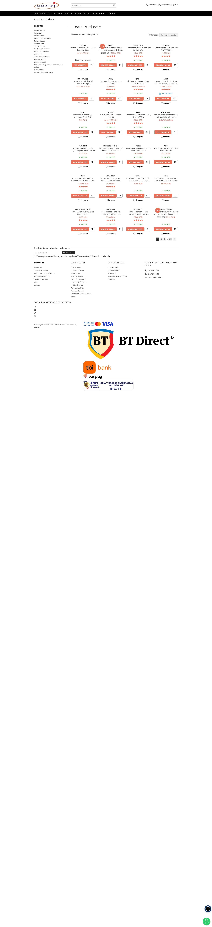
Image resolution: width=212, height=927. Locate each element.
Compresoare (39, 43)
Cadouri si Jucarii (40, 62)
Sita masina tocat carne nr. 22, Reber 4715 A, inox (138, 149)
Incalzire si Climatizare (42, 49)
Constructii (38, 33)
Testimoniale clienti (41, 279)
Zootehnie (38, 54)
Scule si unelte (39, 36)
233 (170, 239)
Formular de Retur (77, 288)
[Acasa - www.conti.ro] (46, 5)
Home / (37, 19)
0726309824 (153, 270)
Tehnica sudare (39, 46)
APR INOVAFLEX (83, 79)
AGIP (166, 146)
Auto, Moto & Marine (42, 57)
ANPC (73, 297)
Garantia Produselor (78, 279)
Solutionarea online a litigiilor (81, 294)
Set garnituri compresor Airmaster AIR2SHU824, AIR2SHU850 (110, 179)
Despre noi (38, 268)
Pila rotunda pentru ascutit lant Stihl (110, 82)
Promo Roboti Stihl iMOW (43, 72)
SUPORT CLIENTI (78, 262)
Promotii (68, 13)
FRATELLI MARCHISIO (83, 209)
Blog (35, 282)
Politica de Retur (77, 285)
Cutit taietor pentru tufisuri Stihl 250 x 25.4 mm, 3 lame (166, 179)
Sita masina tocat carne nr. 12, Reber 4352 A (138, 116)
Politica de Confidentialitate (100, 256)
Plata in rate (75, 273)
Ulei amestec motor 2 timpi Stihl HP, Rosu (138, 82)
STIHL (110, 79)
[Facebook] (35, 307)
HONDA (110, 112)
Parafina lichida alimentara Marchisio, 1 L (83, 213)
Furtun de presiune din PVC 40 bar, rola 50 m (83, 49)
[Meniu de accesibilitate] (208, 908)
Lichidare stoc (39, 70)
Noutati (58, 13)
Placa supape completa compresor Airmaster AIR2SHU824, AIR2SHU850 (110, 213)
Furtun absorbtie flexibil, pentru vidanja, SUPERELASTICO (83, 82)
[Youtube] (35, 310)
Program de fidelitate (78, 282)
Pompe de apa (39, 41)
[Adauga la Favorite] (91, 65)
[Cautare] (114, 5)
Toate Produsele (42, 13)
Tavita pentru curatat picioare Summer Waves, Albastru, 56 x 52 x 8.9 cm (165, 213)
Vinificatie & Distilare (41, 51)
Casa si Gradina (39, 30)
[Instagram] (35, 316)
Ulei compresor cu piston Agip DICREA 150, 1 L (165, 149)
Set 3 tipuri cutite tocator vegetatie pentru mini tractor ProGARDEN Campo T (83, 149)
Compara (84, 69)
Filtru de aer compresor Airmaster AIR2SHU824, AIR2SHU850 (138, 213)
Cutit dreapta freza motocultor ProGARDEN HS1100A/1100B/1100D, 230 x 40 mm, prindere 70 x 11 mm (138, 49)
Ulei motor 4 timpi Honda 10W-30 (110, 116)
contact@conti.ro (154, 277)
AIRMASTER (110, 176)
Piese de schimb (40, 59)
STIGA (138, 176)
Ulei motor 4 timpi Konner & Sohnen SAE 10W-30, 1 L (110, 149)
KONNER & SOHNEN (110, 146)
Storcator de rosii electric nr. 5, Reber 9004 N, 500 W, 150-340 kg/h (83, 179)
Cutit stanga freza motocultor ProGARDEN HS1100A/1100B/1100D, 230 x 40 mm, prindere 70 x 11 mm (166, 49)
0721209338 (153, 274)
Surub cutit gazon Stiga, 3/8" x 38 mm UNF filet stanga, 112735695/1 (138, 179)
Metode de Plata (77, 276)
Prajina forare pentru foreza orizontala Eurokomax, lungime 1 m (165, 116)
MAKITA (110, 45)
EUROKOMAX (166, 112)
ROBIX (83, 112)
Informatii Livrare (77, 270)
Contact (111, 13)
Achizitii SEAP (99, 13)
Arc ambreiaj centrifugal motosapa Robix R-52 (83, 116)
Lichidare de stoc (82, 13)
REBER (166, 79)
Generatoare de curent (42, 38)
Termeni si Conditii (41, 270)
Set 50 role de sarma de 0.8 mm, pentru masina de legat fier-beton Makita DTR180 (110, 49)
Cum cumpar (75, 268)
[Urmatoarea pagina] (174, 239)
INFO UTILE (39, 262)
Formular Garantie (77, 291)
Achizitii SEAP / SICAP (41, 276)
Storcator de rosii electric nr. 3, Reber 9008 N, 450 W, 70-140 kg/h (166, 82)
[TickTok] (35, 313)
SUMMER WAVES (166, 209)
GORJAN (83, 45)
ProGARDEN (138, 45)
